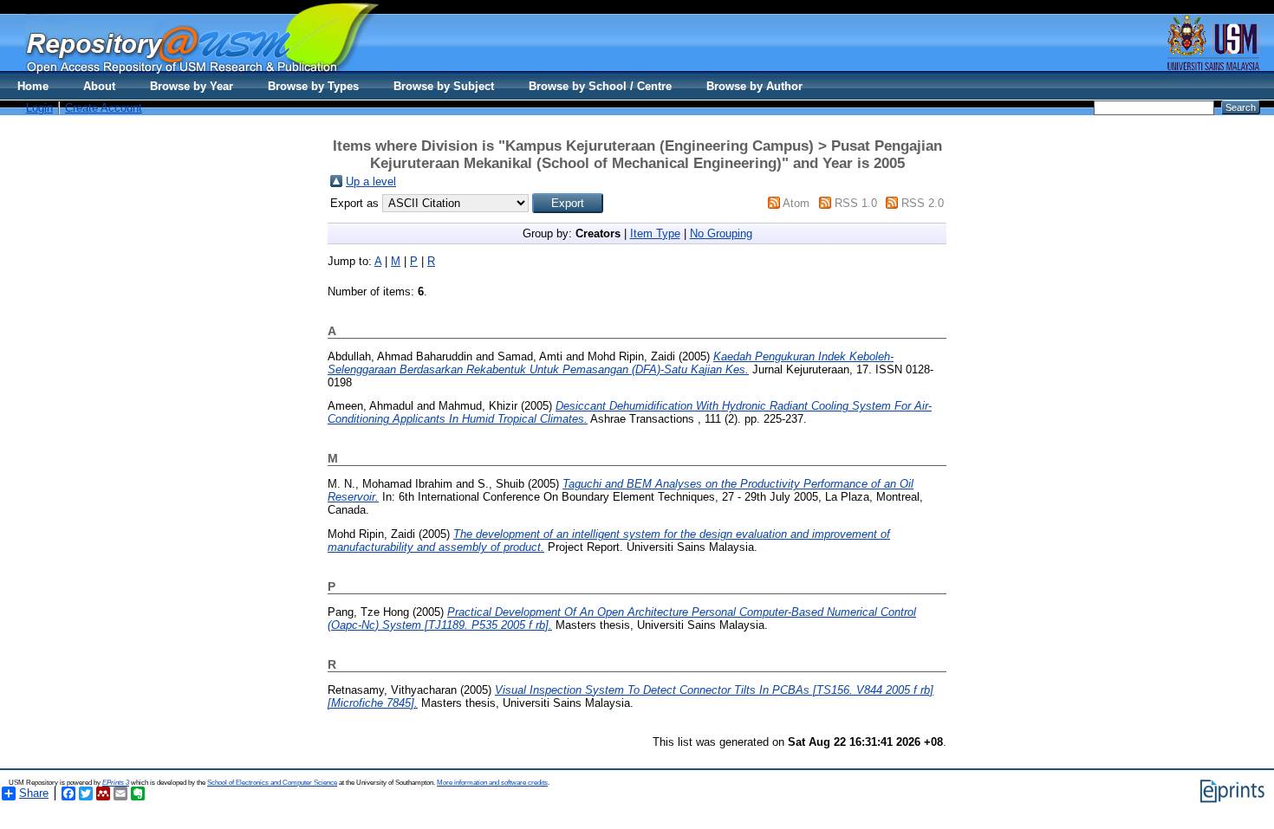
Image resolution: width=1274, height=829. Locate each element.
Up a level (371, 181)
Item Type (655, 233)
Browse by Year (191, 86)
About (99, 86)
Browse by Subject (443, 86)
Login (39, 107)
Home (33, 86)
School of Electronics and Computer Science (272, 783)
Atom (796, 203)
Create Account (103, 107)
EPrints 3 (115, 783)
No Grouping (721, 233)
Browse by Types (313, 86)
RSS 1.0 (856, 203)
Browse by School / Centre (600, 86)
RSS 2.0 (922, 203)
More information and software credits (492, 783)
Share (34, 793)
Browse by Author (754, 86)
